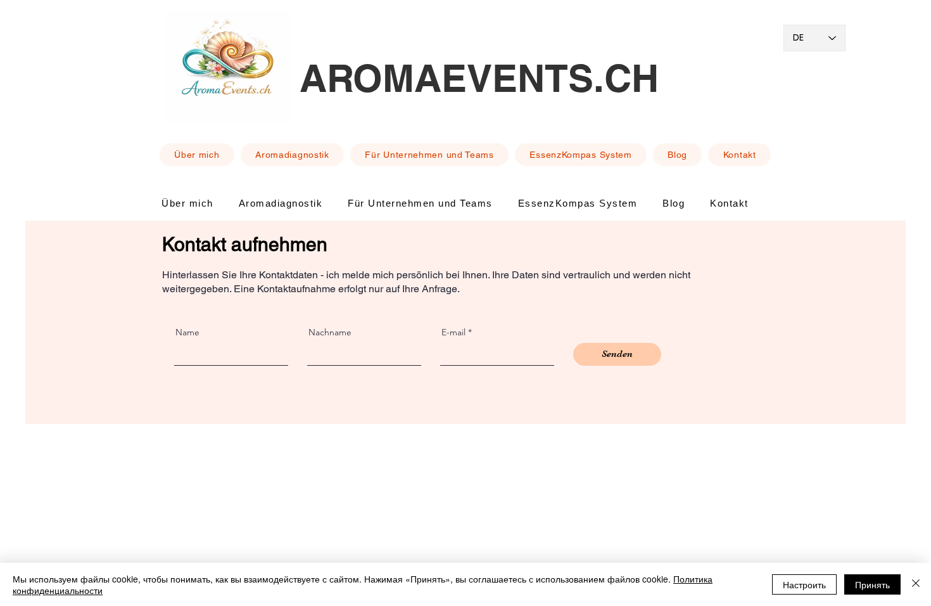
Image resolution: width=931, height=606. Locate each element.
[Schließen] (915, 584)
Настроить (804, 584)
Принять (872, 584)
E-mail (453, 332)
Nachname (330, 332)
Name (187, 332)
